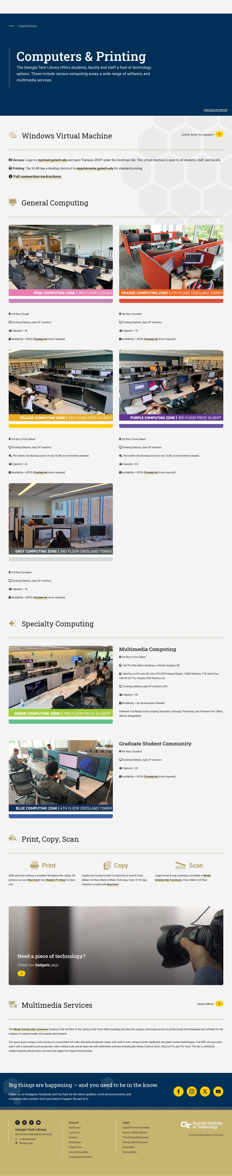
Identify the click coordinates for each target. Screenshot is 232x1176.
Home (11, 26)
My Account (75, 1127)
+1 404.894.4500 (27, 1139)
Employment (75, 1142)
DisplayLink (41, 339)
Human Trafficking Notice (134, 1132)
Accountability (129, 1152)
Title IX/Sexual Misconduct (135, 1137)
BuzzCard (33, 879)
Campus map (24, 1143)
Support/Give (75, 1147)
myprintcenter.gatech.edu (95, 168)
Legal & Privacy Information (136, 1127)
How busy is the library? (216, 110)
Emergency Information (80, 1157)
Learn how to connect (198, 134)
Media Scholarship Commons (30, 1029)
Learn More (205, 1004)
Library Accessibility (78, 1152)
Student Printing (55, 879)
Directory (73, 1137)
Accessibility (128, 1147)
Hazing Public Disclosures (135, 1142)
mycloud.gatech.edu (52, 160)
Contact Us (74, 1132)
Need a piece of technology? (51, 956)
